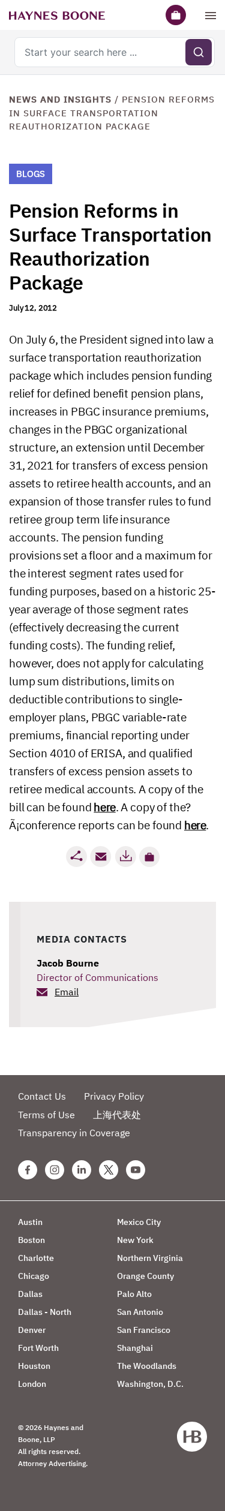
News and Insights (60, 99)
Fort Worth (38, 1348)
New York (135, 1240)
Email (67, 992)
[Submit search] (198, 52)
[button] (149, 857)
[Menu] (210, 15)
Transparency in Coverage (74, 1133)
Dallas (30, 1294)
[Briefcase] (176, 15)
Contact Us (42, 1096)
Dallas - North (44, 1312)
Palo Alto (134, 1294)
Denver (32, 1330)
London (32, 1383)
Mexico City (139, 1222)
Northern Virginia (150, 1258)
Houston (34, 1365)
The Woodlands (146, 1365)
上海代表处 (117, 1115)
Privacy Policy (114, 1096)
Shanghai (135, 1348)
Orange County (145, 1276)
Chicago (33, 1276)
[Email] (101, 856)
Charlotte (36, 1258)
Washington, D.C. (150, 1383)
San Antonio (140, 1312)
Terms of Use (46, 1115)
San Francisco (143, 1330)
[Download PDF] (125, 856)
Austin (30, 1222)
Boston (31, 1240)
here (104, 807)
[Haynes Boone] (57, 15)
